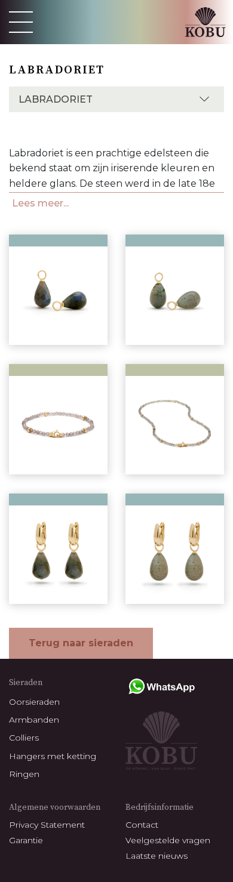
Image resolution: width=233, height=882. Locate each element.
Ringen (24, 774)
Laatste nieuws (156, 855)
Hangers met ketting (52, 756)
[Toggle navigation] (21, 22)
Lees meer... (40, 203)
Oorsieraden (34, 701)
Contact (141, 824)
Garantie (26, 840)
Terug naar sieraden (81, 643)
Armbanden (34, 719)
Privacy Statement (47, 824)
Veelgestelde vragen (167, 840)
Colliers (24, 737)
